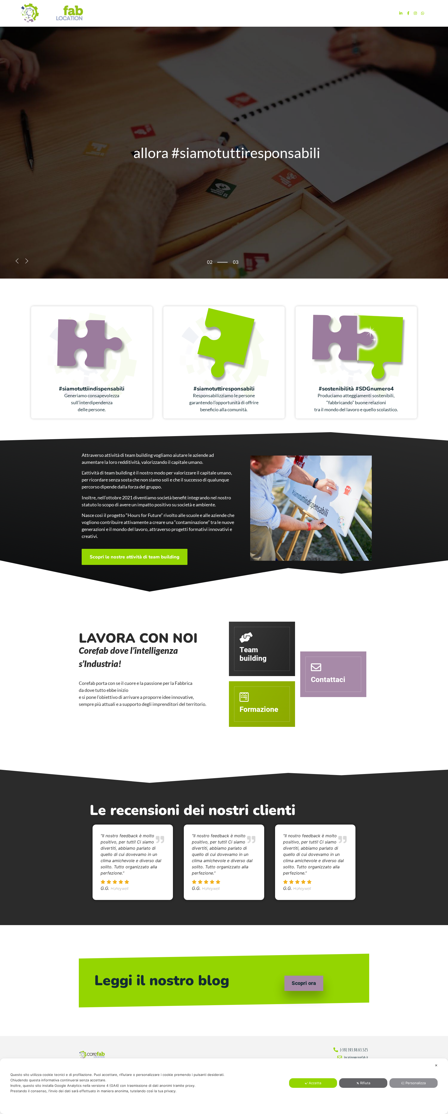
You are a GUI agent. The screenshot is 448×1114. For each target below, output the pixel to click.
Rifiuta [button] (365, 1083)
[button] (17, 261)
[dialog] (224, 1086)
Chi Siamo (349, 13)
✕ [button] (436, 1065)
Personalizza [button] (415, 1083)
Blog (369, 13)
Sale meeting (309, 13)
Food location (248, 13)
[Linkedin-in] (400, 13)
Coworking (279, 13)
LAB (331, 13)
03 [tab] (210, 266)
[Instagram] (415, 13)
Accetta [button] (315, 1083)
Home (223, 13)
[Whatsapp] (422, 13)
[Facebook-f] (408, 13)
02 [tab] (210, 262)
